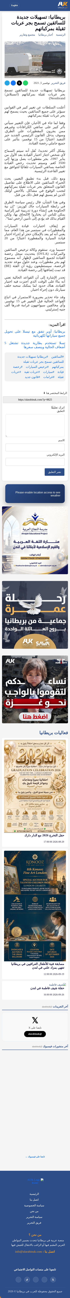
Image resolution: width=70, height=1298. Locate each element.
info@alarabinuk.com (28, 1251)
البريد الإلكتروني (56, 454)
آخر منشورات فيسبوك (50, 1046)
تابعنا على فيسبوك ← (35, 1156)
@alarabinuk (35, 1034)
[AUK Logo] (35, 1181)
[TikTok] (27, 1279)
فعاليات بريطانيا (53, 732)
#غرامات (48, 377)
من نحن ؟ (35, 1234)
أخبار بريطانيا (45, 34)
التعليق (61, 411)
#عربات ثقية (32, 372)
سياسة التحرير (34, 1216)
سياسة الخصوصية (34, 1205)
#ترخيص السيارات (37, 367)
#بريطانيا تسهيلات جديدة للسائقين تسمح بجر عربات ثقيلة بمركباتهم (41, 362)
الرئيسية (60, 34)
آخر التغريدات (55, 1006)
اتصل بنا (34, 1199)
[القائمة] (5, 5)
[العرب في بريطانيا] (62, 5)
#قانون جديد (32, 377)
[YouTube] (44, 1279)
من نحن (34, 1211)
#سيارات (48, 372)
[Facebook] (13, 83)
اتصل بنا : (48, 1251)
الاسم (61, 440)
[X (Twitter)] (19, 83)
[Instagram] (36, 1279)
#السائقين (57, 356)
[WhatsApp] (25, 83)
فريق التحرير (58, 82)
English (14, 5)
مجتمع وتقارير (27, 34)
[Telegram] (7, 83)
